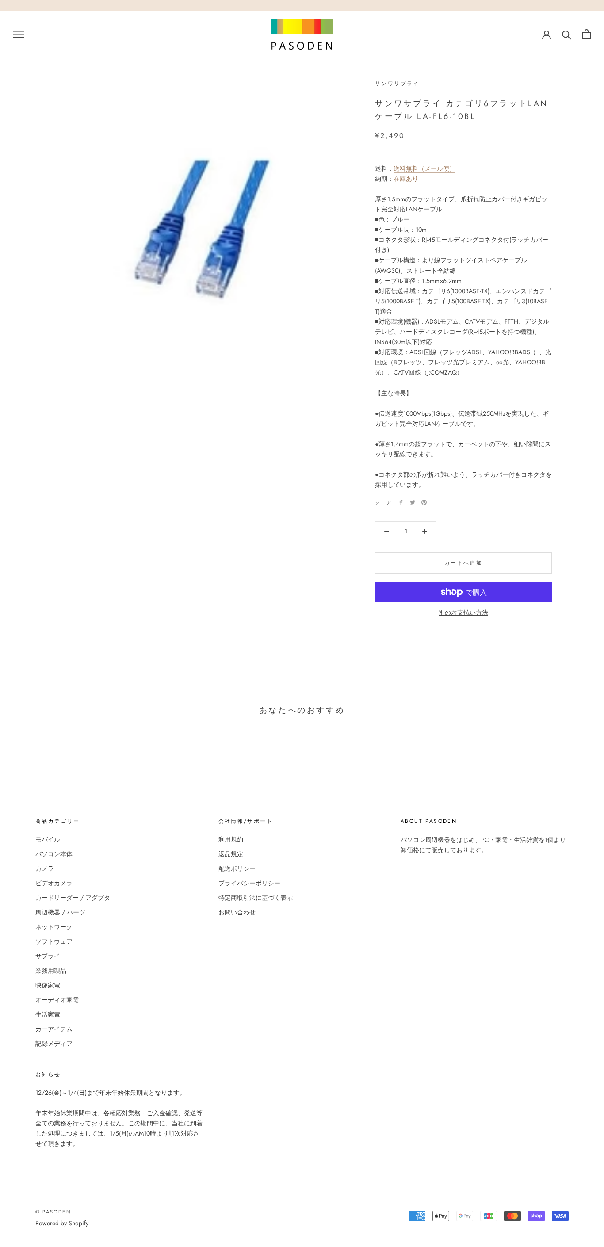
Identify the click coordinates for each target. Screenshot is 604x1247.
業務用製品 (50, 970)
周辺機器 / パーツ (60, 912)
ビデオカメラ (54, 883)
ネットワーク (54, 926)
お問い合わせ (237, 912)
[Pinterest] (424, 502)
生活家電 (47, 1014)
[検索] (566, 34)
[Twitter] (412, 502)
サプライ (47, 956)
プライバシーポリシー (249, 883)
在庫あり (406, 178)
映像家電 (47, 985)
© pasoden (53, 1211)
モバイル (47, 839)
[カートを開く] (586, 34)
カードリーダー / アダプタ (72, 897)
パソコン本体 (54, 853)
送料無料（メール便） (424, 168)
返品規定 (230, 853)
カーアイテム (54, 1029)
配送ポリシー (237, 868)
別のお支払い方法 (463, 612)
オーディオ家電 (57, 999)
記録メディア (54, 1043)
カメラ (44, 868)
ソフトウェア (54, 941)
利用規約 (230, 839)
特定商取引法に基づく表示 (255, 897)
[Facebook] (401, 502)
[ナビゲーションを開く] (18, 34)
